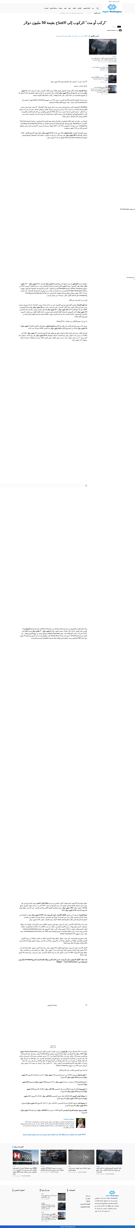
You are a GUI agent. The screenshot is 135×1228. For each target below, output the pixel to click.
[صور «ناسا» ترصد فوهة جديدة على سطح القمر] (112, 69)
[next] (88, 13)
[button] (97, 8)
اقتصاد (106, 85)
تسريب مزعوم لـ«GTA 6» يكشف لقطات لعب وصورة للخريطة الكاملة (66, 13)
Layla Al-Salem (111, 30)
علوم (107, 65)
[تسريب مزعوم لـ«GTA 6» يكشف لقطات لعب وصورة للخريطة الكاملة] (112, 79)
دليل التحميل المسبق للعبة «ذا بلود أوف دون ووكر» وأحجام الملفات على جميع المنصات (104, 59)
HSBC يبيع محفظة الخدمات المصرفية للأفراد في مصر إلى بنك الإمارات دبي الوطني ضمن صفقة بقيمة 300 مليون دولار (99, 90)
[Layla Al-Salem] (120, 30)
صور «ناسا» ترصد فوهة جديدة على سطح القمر (100, 67)
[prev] (91, 13)
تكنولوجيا (114, 56)
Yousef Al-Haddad (112, 61)
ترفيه (119, 26)
